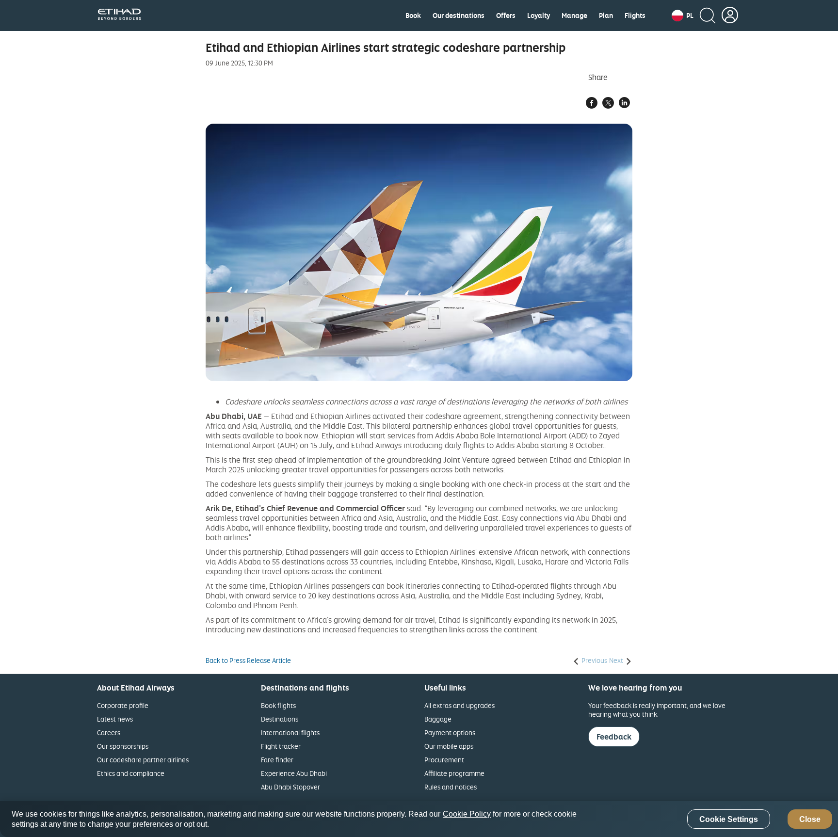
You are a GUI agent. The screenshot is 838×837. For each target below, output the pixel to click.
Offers (506, 15)
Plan (606, 15)
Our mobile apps (448, 746)
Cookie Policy (467, 814)
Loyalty (538, 15)
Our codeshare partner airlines (143, 759)
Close (810, 819)
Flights (635, 15)
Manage (574, 15)
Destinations (279, 719)
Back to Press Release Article (248, 660)
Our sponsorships (122, 746)
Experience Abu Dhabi (294, 773)
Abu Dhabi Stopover (290, 786)
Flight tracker (281, 746)
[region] (419, 819)
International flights (290, 732)
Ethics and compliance (130, 773)
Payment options (449, 732)
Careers (108, 732)
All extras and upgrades (459, 705)
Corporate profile (122, 705)
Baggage (437, 719)
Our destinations (458, 15)
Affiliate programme (454, 773)
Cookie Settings (728, 819)
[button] (682, 15)
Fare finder (277, 759)
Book (413, 15)
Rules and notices (450, 786)
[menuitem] (413, 15)
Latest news (115, 719)
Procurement (444, 759)
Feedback (613, 736)
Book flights (278, 705)
